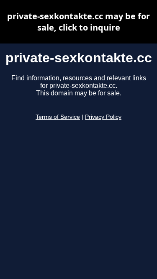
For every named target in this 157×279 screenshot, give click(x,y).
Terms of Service (58, 117)
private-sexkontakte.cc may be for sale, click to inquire (78, 21)
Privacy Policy (103, 117)
